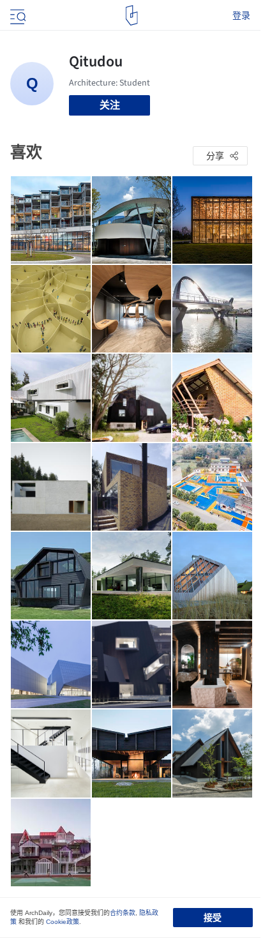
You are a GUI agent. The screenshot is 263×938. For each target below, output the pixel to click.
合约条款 (122, 912)
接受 (213, 917)
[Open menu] (17, 15)
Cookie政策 (62, 921)
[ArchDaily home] (132, 15)
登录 (241, 15)
